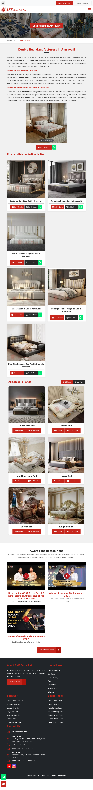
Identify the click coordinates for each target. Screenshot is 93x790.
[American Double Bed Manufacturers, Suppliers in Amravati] (67, 179)
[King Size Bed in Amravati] (66, 505)
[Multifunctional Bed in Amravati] (27, 455)
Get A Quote (18, 207)
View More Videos (46, 650)
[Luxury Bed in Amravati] (66, 455)
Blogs (50, 681)
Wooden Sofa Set (14, 715)
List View (80, 382)
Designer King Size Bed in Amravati (26, 201)
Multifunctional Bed (27, 476)
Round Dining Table (55, 708)
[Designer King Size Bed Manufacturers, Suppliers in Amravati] (26, 179)
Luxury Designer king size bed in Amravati (66, 310)
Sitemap (51, 692)
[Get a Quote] (3, 784)
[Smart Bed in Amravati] (66, 404)
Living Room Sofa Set (15, 701)
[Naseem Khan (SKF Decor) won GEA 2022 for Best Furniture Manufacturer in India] (26, 619)
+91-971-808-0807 (19, 744)
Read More (19, 430)
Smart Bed (66, 425)
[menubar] (89, 9)
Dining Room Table (55, 701)
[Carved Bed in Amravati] (27, 505)
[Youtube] (9, 766)
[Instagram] (14, 766)
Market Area (52, 688)
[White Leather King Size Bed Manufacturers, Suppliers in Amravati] (26, 232)
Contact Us (52, 685)
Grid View (67, 382)
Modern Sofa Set (13, 704)
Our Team (51, 674)
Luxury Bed (66, 476)
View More (15, 682)
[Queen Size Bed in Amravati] (27, 404)
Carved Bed (26, 526)
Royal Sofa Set (12, 711)
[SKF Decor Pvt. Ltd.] (11, 9)
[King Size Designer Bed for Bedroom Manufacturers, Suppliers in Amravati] (26, 342)
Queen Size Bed (27, 425)
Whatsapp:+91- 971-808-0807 (23, 748)
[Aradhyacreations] (3, 3)
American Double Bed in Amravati (66, 201)
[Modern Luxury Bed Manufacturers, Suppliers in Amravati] (26, 287)
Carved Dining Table (55, 722)
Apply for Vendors (64, 3)
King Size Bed (66, 526)
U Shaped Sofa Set (14, 722)
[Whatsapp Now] (54, 147)
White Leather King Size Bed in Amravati (26, 255)
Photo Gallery (53, 677)
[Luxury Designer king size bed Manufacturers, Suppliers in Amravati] (67, 287)
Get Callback (32, 207)
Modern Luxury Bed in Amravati (26, 308)
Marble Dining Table (55, 719)
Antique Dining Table (55, 711)
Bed (15, 40)
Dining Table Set (54, 704)
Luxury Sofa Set (13, 708)
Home (9, 40)
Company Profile (54, 670)
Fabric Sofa (11, 719)
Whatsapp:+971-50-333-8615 (23, 760)
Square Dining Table (55, 715)
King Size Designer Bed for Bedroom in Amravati (26, 365)
